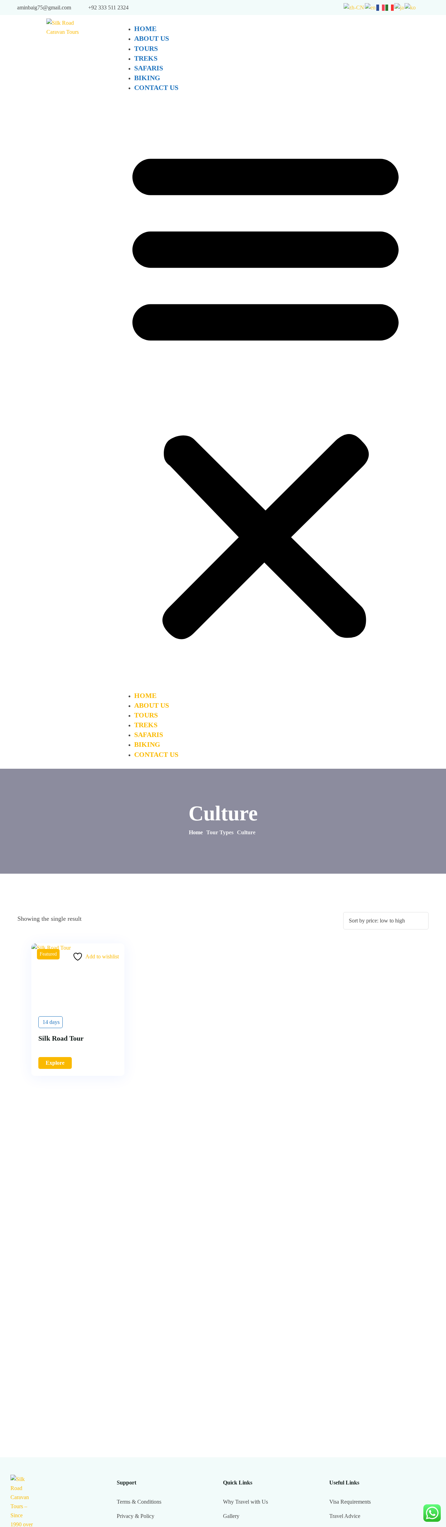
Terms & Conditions (139, 1502)
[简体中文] (354, 7)
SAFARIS (148, 68)
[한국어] (410, 7)
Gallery (231, 1516)
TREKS (145, 58)
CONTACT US (156, 87)
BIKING (147, 78)
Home (196, 832)
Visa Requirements (350, 1502)
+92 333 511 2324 (108, 7)
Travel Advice (344, 1516)
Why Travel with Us (245, 1502)
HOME (145, 28)
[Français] (380, 7)
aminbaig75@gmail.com (44, 7)
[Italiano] (389, 7)
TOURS (146, 48)
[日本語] (399, 7)
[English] (370, 7)
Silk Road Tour (61, 1038)
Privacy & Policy (135, 1516)
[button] (265, 391)
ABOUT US (151, 38)
